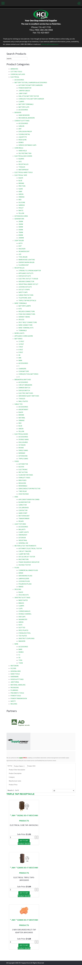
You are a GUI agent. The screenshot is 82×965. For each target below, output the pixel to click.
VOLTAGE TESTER (24, 565)
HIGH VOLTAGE (23, 494)
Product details (24, 843)
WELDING (13, 704)
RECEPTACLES (23, 164)
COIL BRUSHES (23, 508)
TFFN (20, 660)
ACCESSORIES (19, 80)
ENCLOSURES (23, 442)
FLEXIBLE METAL (24, 134)
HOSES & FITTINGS (17, 679)
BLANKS (21, 159)
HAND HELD (22, 151)
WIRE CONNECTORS (25, 325)
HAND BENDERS (24, 115)
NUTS (20, 625)
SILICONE (21, 202)
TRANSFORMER (23, 518)
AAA (19, 358)
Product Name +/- (19, 766)
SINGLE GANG (23, 450)
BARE (20, 649)
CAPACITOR (22, 505)
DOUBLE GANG (23, 439)
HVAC (16, 497)
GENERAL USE (23, 543)
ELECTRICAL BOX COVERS (23, 156)
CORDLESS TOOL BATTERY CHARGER (31, 99)
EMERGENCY (22, 535)
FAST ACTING (23, 472)
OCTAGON (22, 445)
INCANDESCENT (24, 251)
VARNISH (21, 205)
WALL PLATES (23, 401)
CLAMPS (21, 101)
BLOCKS (21, 467)
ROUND (21, 448)
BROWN (21, 183)
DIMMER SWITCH (24, 388)
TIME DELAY (22, 491)
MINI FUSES (22, 480)
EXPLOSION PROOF (25, 131)
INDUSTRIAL (22, 540)
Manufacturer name (15, 781)
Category (12, 777)
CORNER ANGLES (24, 611)
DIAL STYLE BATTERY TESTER (28, 96)
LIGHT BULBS (19, 240)
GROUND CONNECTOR (26, 281)
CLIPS (20, 608)
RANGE (20, 587)
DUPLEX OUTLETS (24, 276)
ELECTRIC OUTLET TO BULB (28, 279)
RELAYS (21, 521)
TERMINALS (22, 330)
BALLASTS (21, 529)
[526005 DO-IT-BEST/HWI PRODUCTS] (24, 858)
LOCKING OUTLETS (25, 287)
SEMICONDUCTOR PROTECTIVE (29, 489)
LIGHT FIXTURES (20, 524)
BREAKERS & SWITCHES (22, 380)
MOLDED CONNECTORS (26, 311)
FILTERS (13, 668)
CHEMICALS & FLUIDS (17, 74)
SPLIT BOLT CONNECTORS (27, 322)
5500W (20, 230)
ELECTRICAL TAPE (20, 175)
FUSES (16, 461)
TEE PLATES (22, 636)
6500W (20, 235)
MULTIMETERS (23, 559)
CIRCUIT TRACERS (24, 551)
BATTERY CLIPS (23, 107)
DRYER (20, 573)
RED (19, 200)
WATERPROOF (23, 170)
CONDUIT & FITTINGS (21, 121)
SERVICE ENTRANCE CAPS (27, 145)
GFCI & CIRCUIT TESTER (26, 557)
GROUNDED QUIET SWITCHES (28, 396)
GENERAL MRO (15, 671)
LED (19, 254)
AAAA (20, 360)
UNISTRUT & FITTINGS (22, 598)
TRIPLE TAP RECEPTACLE (27, 300)
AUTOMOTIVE (23, 464)
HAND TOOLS (15, 674)
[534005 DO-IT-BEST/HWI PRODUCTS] (24, 910)
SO (19, 658)
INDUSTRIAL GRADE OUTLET (28, 284)
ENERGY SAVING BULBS (26, 262)
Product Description (15, 773)
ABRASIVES (14, 69)
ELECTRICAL (14, 77)
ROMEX (21, 142)
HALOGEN (21, 249)
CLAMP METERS (23, 554)
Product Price (13, 785)
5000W (20, 227)
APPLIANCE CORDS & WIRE (23, 336)
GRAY (20, 191)
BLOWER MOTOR (24, 502)
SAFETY (13, 701)
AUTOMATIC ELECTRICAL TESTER (30, 548)
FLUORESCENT (23, 265)
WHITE (20, 210)
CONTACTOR (22, 510)
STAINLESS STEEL (24, 633)
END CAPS (21, 617)
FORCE (23, 758)
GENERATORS (19, 219)
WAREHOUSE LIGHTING (26, 260)
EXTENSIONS (23, 456)
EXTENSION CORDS (21, 216)
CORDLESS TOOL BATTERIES (28, 374)
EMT (20, 129)
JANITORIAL (14, 682)
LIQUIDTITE (22, 137)
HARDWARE (14, 677)
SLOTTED (21, 627)
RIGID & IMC (22, 140)
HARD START (22, 513)
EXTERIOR (22, 538)
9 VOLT (20, 352)
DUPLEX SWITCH (24, 390)
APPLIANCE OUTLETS (25, 273)
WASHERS (21, 641)
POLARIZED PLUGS (25, 584)
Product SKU (31, 766)
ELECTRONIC (23, 469)
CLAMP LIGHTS (23, 532)
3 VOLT (20, 347)
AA (19, 355)
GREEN (20, 194)
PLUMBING (14, 690)
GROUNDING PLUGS (25, 576)
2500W (20, 221)
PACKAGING (14, 687)
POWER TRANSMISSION (18, 698)
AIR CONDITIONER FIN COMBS (28, 499)
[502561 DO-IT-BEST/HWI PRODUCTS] (24, 806)
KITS (20, 309)
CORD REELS (18, 148)
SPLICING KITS (23, 595)
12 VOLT (21, 344)
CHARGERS (22, 369)
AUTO (20, 243)
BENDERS (17, 112)
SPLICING (17, 589)
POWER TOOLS (15, 696)
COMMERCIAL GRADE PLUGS (28, 570)
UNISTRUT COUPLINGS (26, 638)
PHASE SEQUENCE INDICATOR (28, 562)
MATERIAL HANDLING (17, 685)
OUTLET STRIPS (24, 290)
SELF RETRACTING (24, 153)
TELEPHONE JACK (24, 298)
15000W (21, 238)
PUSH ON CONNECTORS (26, 314)
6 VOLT (20, 350)
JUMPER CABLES (24, 91)
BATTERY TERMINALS (25, 104)
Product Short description (17, 770)
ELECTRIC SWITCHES (25, 393)
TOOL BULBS (22, 257)
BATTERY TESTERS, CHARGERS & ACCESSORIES (30, 82)
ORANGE (21, 197)
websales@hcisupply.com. (50, 44)
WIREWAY (21, 453)
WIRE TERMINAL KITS (25, 328)
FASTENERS (14, 666)
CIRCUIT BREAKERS (25, 385)
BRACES (21, 603)
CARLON (21, 126)
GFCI (20, 161)
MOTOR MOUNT (24, 516)
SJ (19, 655)
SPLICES (21, 319)
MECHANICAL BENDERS (26, 118)
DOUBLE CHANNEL (24, 614)
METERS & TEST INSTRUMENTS (25, 546)
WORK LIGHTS (19, 333)
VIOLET (21, 208)
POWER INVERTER (24, 88)
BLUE (20, 181)
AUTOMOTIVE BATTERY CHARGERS (30, 85)
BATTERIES (18, 339)
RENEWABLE (22, 486)
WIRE (16, 644)
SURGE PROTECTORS (25, 295)
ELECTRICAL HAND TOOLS (23, 172)
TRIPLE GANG (23, 459)
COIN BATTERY (23, 371)
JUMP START (22, 93)
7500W (20, 232)
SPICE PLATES (23, 630)
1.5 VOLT (21, 341)
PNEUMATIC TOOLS (17, 693)
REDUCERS (22, 483)
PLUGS (16, 568)
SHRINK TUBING (24, 317)
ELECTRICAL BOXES (21, 434)
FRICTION (21, 186)
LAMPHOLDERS (23, 578)
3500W (20, 224)
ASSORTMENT (23, 409)
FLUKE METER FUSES (25, 475)
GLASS (20, 189)
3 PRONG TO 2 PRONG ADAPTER (29, 271)
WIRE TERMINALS (20, 303)
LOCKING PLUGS (24, 581)
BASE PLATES (23, 600)
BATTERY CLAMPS (24, 306)
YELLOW (21, 213)
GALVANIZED (22, 619)
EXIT (20, 246)
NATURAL (21, 418)
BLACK (20, 178)
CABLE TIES (18, 404)
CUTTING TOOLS (16, 72)
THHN (20, 663)
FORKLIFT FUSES (24, 478)
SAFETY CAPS (23, 292)
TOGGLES (21, 167)
